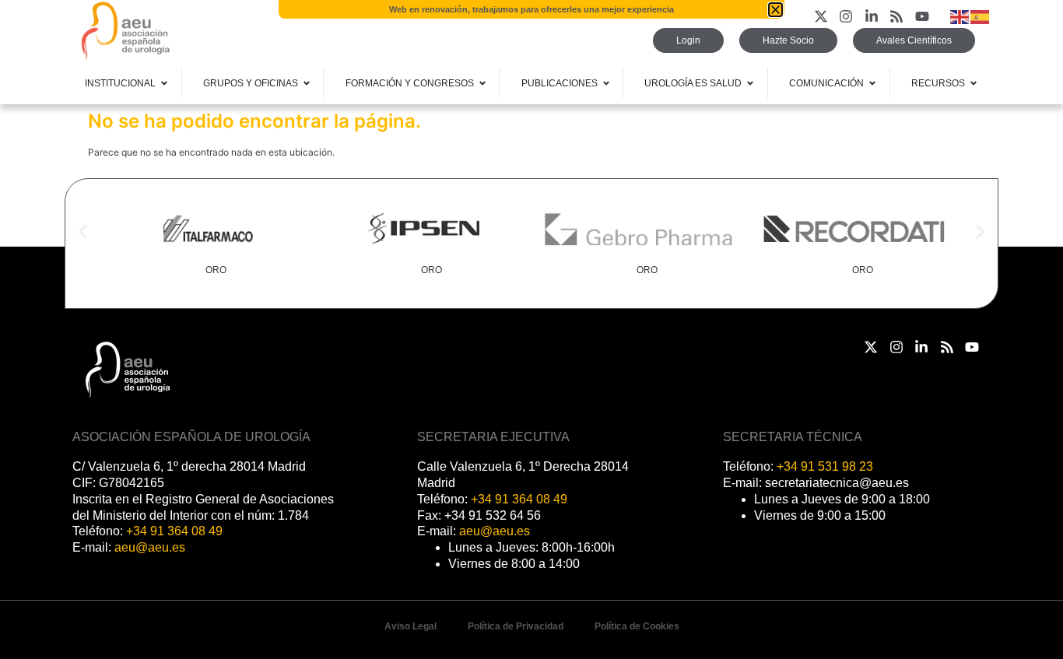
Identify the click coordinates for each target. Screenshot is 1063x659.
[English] (960, 16)
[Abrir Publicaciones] (606, 83)
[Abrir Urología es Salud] (750, 83)
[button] (83, 232)
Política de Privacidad (515, 626)
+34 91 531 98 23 (825, 466)
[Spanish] (980, 16)
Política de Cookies (637, 626)
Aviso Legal (410, 626)
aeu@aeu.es (149, 547)
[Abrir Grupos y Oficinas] (306, 83)
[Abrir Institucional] (164, 83)
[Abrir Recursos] (973, 83)
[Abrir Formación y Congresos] (482, 83)
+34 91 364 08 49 (174, 531)
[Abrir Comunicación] (872, 83)
